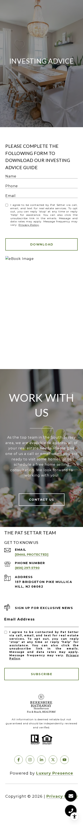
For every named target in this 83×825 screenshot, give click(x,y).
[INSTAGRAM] (30, 759)
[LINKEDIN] (41, 759)
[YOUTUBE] (64, 759)
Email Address (19, 619)
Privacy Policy (29, 224)
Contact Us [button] (41, 500)
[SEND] (41, 244)
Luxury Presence (54, 773)
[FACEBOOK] (18, 759)
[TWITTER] (53, 759)
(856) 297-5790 (27, 568)
